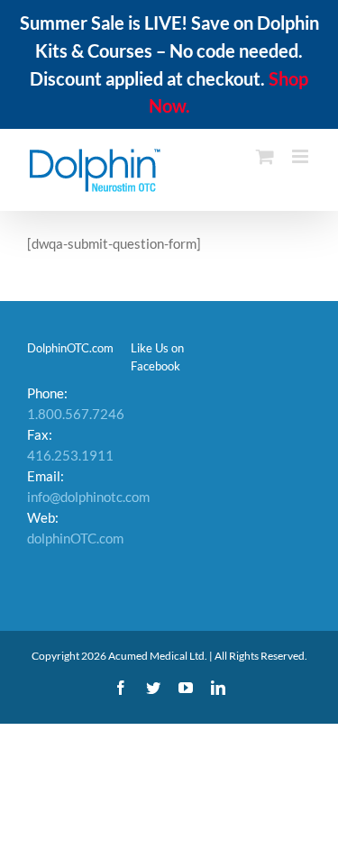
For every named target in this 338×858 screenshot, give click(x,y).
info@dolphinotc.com (88, 496)
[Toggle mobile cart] (265, 156)
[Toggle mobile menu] (301, 156)
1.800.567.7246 (75, 414)
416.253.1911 (70, 455)
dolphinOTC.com (75, 538)
